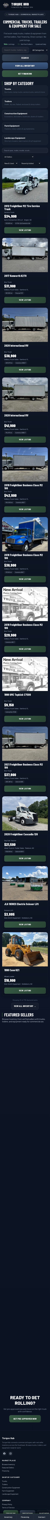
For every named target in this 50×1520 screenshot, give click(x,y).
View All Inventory (25, 65)
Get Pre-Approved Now (25, 1418)
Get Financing (25, 73)
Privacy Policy (7, 1504)
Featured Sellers (8, 1468)
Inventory (27, 1513)
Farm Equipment (8, 1491)
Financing (5, 1471)
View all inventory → (25, 1006)
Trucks (4, 1481)
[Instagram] (10, 1453)
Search (25, 57)
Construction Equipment (11, 1488)
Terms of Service (8, 1508)
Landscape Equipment (10, 1494)
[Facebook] (4, 1453)
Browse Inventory (8, 1464)
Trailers (5, 1484)
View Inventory (25, 1057)
